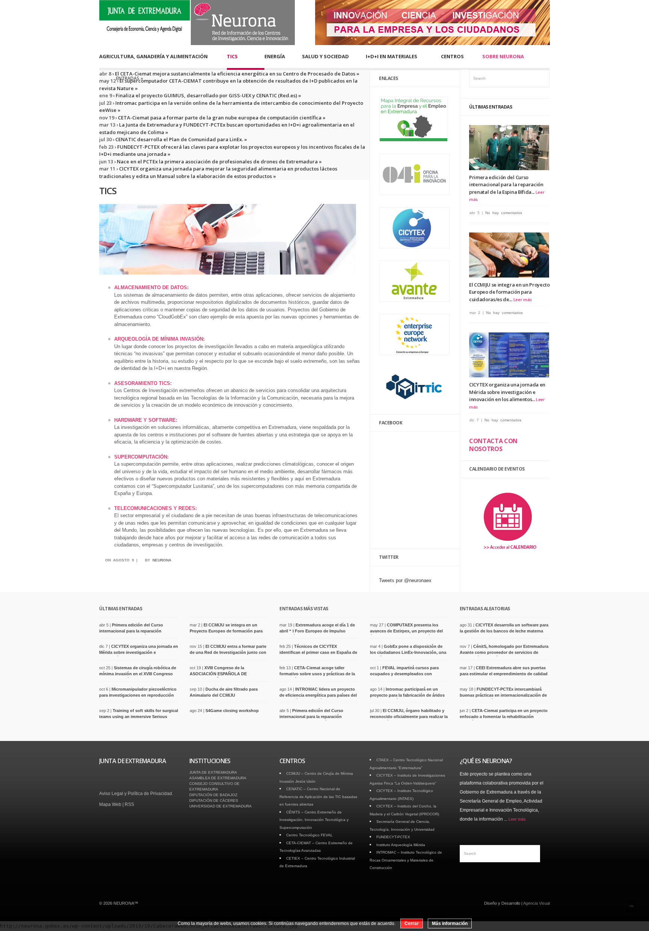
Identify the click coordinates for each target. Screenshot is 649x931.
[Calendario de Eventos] (509, 554)
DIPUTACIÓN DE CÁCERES (213, 800)
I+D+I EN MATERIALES (391, 56)
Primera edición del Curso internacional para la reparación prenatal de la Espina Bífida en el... (133, 631)
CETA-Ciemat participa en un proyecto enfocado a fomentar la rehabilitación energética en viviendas (504, 716)
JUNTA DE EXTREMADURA (213, 772)
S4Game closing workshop (232, 710)
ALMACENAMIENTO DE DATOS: (151, 287)
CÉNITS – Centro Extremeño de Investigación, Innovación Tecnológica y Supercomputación (314, 820)
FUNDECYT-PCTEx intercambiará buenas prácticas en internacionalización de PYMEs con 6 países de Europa (503, 695)
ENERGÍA (274, 56)
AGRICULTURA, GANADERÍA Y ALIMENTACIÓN (153, 56)
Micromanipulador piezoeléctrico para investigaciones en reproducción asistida (138, 695)
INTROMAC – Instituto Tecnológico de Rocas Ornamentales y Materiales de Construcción (406, 860)
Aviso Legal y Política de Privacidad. (136, 793)
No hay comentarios (503, 213)
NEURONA (161, 560)
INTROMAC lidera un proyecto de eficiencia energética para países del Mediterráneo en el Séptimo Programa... (318, 695)
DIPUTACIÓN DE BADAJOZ (213, 795)
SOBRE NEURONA (503, 56)
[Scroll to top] (632, 906)
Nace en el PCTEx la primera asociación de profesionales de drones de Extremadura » (219, 161)
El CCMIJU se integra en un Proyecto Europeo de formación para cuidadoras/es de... (509, 292)
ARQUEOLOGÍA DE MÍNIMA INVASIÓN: (159, 339)
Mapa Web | (112, 804)
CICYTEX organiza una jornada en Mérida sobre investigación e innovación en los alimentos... (507, 392)
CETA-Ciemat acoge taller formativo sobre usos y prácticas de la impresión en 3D (317, 673)
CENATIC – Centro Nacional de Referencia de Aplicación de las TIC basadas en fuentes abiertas (318, 796)
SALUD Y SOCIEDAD (325, 56)
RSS (129, 804)
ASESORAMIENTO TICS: (143, 383)
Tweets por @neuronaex (405, 580)
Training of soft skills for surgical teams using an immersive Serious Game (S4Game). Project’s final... (138, 716)
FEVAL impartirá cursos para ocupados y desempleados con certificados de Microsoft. (404, 673)
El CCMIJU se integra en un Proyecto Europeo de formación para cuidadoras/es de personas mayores (226, 631)
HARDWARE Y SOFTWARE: (145, 420)
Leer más (522, 299)
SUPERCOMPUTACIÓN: (141, 457)
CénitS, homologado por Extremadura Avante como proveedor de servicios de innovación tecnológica (504, 652)
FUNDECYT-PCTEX (393, 837)
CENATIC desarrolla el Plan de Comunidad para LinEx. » (180, 139)
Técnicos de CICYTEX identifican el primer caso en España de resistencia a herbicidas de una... (318, 652)
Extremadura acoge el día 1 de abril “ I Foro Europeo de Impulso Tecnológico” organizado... (317, 631)
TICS (232, 56)
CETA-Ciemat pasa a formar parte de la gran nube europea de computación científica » (221, 117)
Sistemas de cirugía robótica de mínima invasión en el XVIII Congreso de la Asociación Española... (137, 673)
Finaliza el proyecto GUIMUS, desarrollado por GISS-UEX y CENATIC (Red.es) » (208, 95)
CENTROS (452, 56)
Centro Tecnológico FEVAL (309, 835)
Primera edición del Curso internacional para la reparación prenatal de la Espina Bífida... (506, 184)
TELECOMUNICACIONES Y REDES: (155, 508)
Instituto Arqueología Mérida (400, 845)
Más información (450, 923)
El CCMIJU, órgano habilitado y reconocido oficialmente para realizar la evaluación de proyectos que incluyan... (409, 716)
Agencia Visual (536, 903)
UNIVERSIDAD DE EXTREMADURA (220, 806)
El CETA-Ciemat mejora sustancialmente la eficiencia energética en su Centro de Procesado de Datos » (236, 73)
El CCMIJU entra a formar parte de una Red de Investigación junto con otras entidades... (228, 652)
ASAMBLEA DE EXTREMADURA (217, 778)
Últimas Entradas (490, 107)
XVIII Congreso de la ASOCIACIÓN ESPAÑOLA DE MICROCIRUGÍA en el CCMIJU (219, 673)
